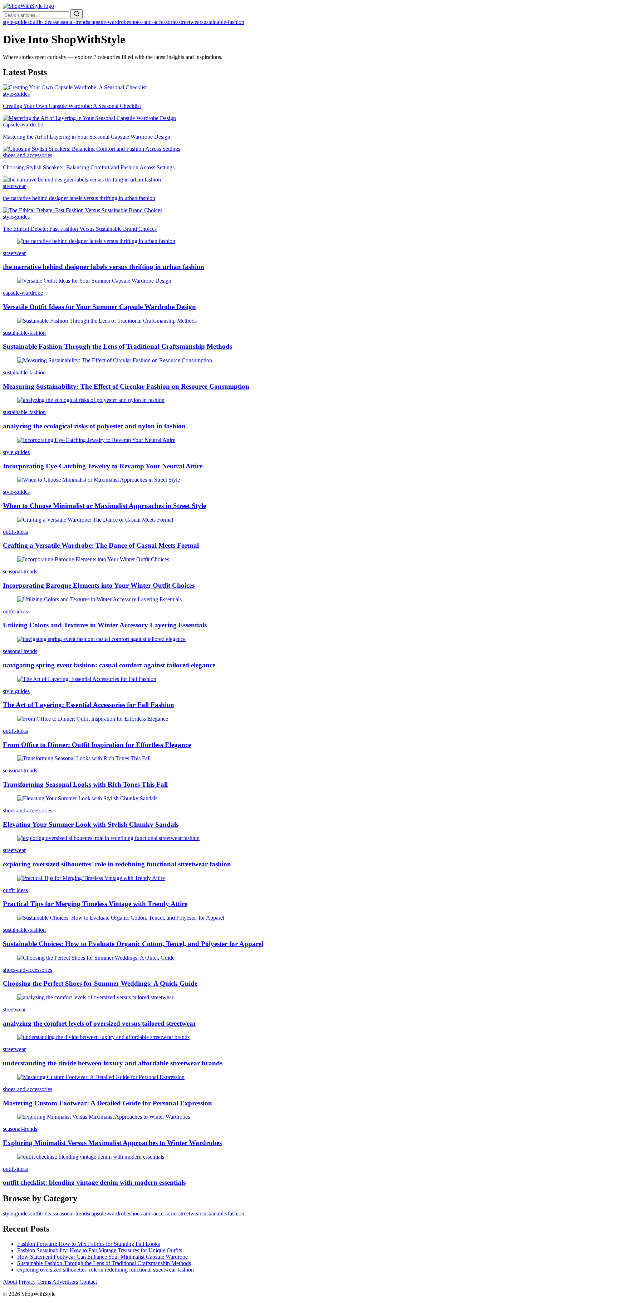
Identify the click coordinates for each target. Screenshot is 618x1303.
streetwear (189, 22)
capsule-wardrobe (109, 22)
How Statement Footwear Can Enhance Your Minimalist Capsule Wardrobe (102, 1257)
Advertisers (65, 1282)
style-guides (16, 22)
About (10, 1282)
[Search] (76, 14)
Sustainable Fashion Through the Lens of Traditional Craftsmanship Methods (104, 1263)
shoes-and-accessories (153, 22)
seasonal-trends (72, 22)
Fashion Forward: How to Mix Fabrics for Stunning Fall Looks (88, 1244)
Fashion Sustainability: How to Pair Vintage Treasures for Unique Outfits (99, 1250)
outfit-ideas (42, 22)
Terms (44, 1282)
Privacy (27, 1282)
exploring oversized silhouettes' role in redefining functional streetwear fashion (105, 1270)
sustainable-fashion (222, 22)
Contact (88, 1282)
